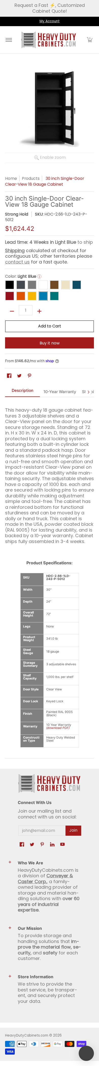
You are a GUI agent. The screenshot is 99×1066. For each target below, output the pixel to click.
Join (73, 830)
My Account (50, 21)
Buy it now (50, 343)
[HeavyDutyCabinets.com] (49, 40)
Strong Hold (16, 214)
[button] (89, 39)
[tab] (22, 392)
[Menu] (8, 39)
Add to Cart (49, 326)
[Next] (88, 392)
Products (31, 178)
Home (11, 178)
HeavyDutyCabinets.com (26, 1035)
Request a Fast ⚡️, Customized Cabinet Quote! (49, 8)
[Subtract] (12, 311)
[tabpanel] (49, 473)
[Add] (39, 311)
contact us (17, 262)
